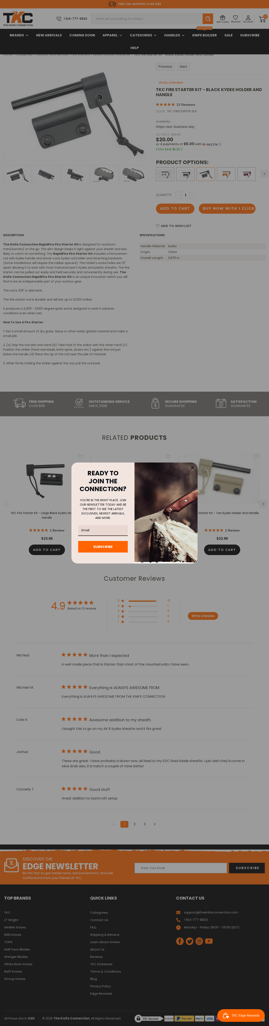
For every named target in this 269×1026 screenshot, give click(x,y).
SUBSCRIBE (103, 546)
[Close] (192, 468)
